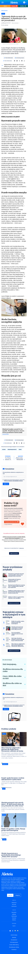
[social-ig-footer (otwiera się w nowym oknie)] (17, 931)
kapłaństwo (5, 764)
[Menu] (5, 2)
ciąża (4, 788)
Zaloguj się (21, 548)
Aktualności (14, 902)
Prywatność (14, 949)
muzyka (4, 839)
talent (20, 449)
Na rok (14, 925)
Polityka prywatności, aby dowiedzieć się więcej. (13, 480)
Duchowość (14, 906)
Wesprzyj (13, 6)
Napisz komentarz (14, 553)
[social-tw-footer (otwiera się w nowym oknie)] (15, 931)
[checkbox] (3, 479)
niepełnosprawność (12, 449)
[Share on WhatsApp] (24, 60)
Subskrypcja (14, 916)
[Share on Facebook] (14, 60)
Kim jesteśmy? (14, 939)
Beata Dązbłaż (15, 23)
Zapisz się (6, 483)
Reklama (14, 920)
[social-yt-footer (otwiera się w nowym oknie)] (10, 931)
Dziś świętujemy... (10, 664)
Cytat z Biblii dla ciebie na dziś (12, 677)
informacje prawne (14, 942)
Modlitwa (22, 6)
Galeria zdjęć (21, 301)
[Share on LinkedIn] (17, 60)
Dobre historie (4, 10)
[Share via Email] (21, 60)
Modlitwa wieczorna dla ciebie (13, 670)
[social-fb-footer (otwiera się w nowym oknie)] (12, 931)
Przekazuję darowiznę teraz (11, 522)
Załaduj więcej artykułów (14, 603)
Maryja (4, 733)
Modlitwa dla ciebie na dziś (12, 684)
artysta (4, 449)
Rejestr (5, 6)
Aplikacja (14, 914)
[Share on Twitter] (19, 60)
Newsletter (14, 912)
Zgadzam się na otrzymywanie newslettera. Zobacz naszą (14, 480)
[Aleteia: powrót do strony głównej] (14, 2)
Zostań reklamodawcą (14, 944)
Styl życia (14, 904)
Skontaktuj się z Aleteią (14, 947)
